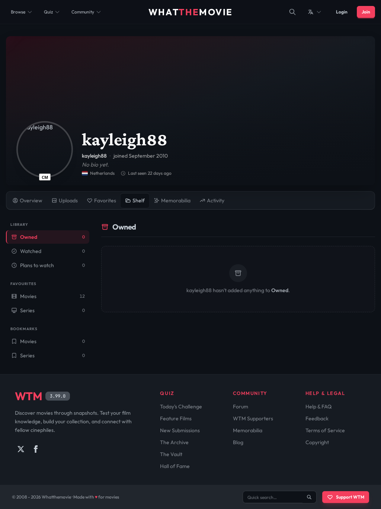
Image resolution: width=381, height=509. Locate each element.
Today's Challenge (181, 406)
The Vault (171, 454)
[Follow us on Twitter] (21, 449)
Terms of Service (325, 430)
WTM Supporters (253, 418)
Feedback (317, 418)
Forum (240, 406)
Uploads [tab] (68, 200)
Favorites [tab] (105, 200)
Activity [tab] (215, 200)
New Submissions (180, 430)
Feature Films (176, 418)
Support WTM (350, 497)
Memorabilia (247, 430)
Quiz (48, 12)
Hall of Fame (175, 466)
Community (82, 12)
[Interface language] (315, 12)
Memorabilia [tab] (175, 200)
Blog (238, 442)
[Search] (292, 12)
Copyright (317, 442)
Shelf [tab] (138, 200)
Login (342, 12)
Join (366, 12)
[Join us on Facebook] (36, 449)
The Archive (174, 442)
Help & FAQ (318, 406)
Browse (18, 12)
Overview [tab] (31, 200)
